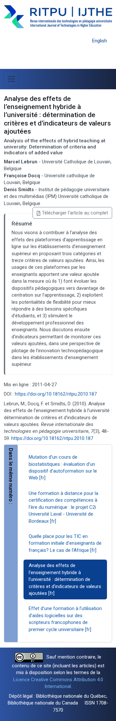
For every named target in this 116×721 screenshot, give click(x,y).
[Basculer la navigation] (11, 78)
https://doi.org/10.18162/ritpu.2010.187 (56, 394)
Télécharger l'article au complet (75, 213)
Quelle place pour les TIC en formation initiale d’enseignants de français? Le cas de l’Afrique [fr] (65, 543)
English (99, 41)
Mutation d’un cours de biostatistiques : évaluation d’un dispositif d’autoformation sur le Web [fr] (63, 467)
